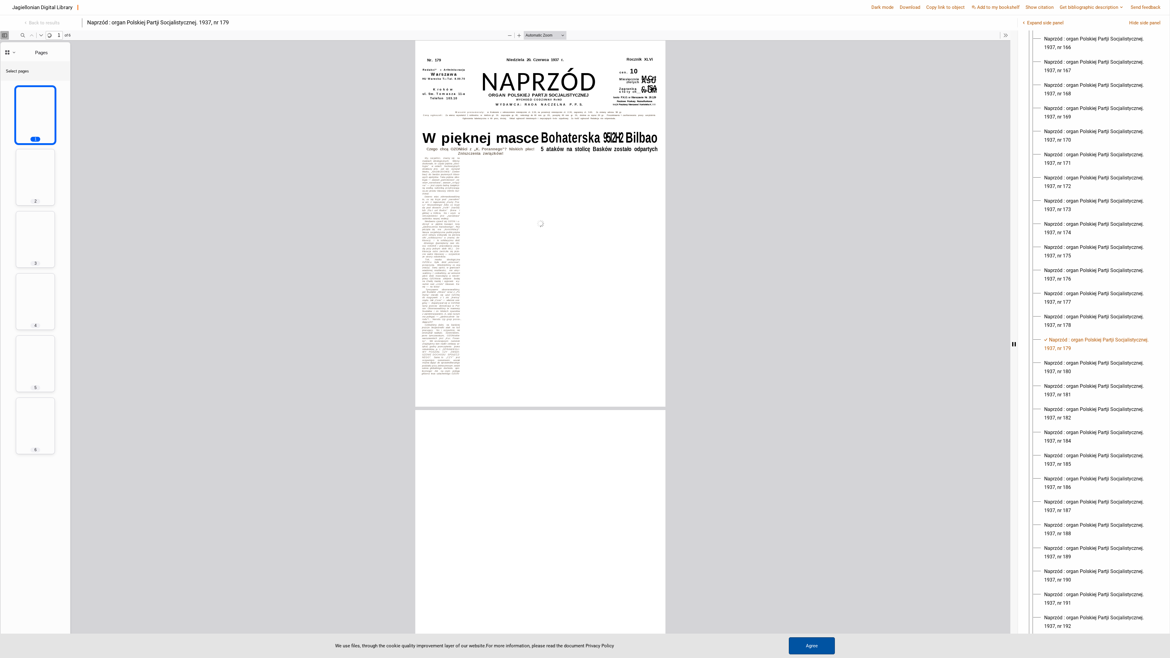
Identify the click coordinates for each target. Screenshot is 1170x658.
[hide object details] (1014, 344)
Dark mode (882, 7)
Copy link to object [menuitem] (945, 7)
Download (910, 7)
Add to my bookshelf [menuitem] (998, 7)
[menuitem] (1099, 43)
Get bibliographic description (1089, 7)
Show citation (1040, 7)
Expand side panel (1045, 23)
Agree (812, 646)
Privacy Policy (600, 646)
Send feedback (1146, 7)
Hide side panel (1145, 23)
